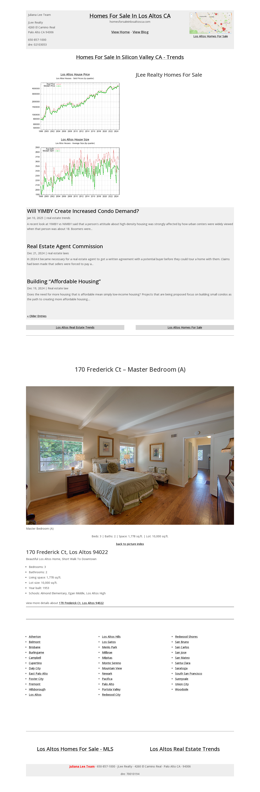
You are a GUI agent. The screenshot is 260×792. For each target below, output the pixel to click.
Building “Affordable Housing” (64, 281)
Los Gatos (109, 642)
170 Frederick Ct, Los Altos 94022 (81, 603)
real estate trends (58, 218)
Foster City (36, 679)
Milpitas (107, 658)
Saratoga (181, 668)
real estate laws (58, 253)
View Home (120, 32)
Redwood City (111, 694)
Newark (107, 673)
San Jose (180, 652)
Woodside (181, 689)
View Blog (140, 32)
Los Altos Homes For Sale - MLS (75, 748)
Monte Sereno (111, 663)
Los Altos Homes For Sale (210, 36)
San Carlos (182, 647)
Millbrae (107, 652)
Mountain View (112, 668)
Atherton (35, 637)
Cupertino (35, 663)
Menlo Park (109, 647)
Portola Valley (111, 689)
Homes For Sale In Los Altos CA (130, 15)
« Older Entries (37, 316)
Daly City (35, 668)
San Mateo (182, 658)
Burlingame (36, 652)
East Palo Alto (38, 673)
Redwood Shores (186, 637)
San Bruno (182, 642)
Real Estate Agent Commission (65, 246)
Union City (182, 684)
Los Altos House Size (75, 139)
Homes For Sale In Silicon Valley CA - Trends (130, 57)
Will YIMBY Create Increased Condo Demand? (83, 211)
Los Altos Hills (111, 637)
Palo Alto (108, 684)
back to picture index (130, 544)
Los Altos (35, 694)
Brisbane (34, 647)
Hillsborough (37, 689)
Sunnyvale (181, 679)
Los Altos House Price (75, 74)
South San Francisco (188, 673)
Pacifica (107, 679)
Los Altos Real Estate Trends (75, 327)
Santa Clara (182, 663)
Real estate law (58, 288)
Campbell (35, 658)
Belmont (34, 642)
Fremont (34, 684)
